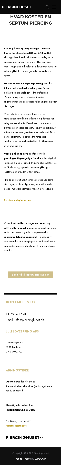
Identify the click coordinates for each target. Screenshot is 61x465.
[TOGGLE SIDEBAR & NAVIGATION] (55, 7)
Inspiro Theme (23, 458)
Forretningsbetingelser (16, 425)
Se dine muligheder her (18, 200)
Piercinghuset (16, 7)
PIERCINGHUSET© (24, 437)
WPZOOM (40, 458)
